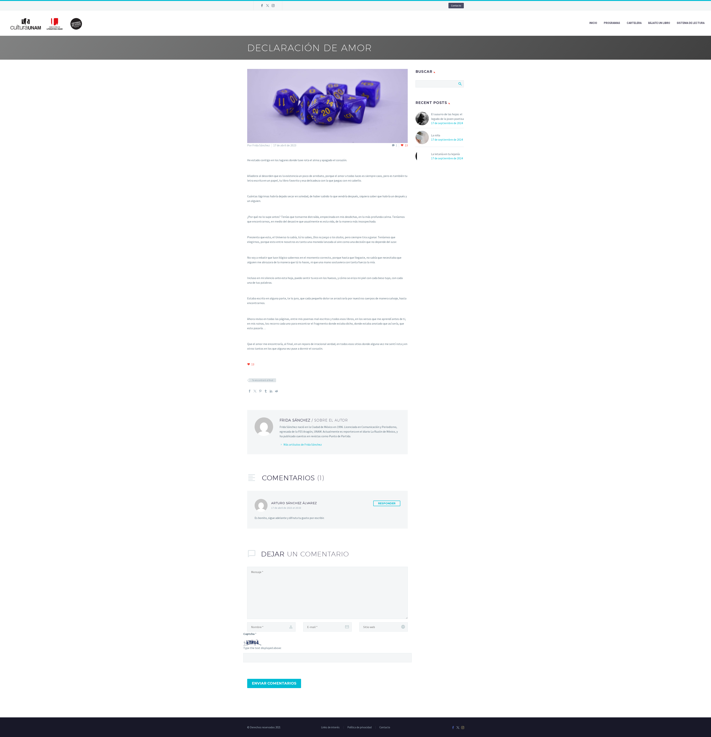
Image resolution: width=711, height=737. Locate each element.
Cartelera (634, 22)
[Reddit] (276, 391)
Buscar (460, 83)
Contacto (456, 5)
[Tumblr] (265, 391)
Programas (612, 22)
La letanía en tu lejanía (445, 154)
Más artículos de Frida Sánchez (302, 444)
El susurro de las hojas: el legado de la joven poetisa (447, 116)
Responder (386, 503)
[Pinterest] (260, 391)
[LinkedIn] (271, 391)
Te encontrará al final (262, 380)
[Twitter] (267, 5)
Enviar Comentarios (274, 683)
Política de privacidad (359, 727)
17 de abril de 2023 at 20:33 (286, 507)
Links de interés (330, 727)
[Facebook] (262, 5)
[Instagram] (273, 5)
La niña (435, 135)
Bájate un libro (659, 22)
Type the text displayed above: (262, 648)
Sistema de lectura (691, 22)
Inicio (593, 22)
